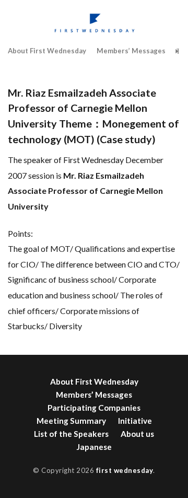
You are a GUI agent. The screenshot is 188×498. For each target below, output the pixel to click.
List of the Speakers (71, 433)
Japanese (94, 446)
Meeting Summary (71, 420)
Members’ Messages (131, 51)
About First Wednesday (47, 51)
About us (137, 433)
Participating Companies (94, 407)
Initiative (135, 420)
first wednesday (125, 470)
